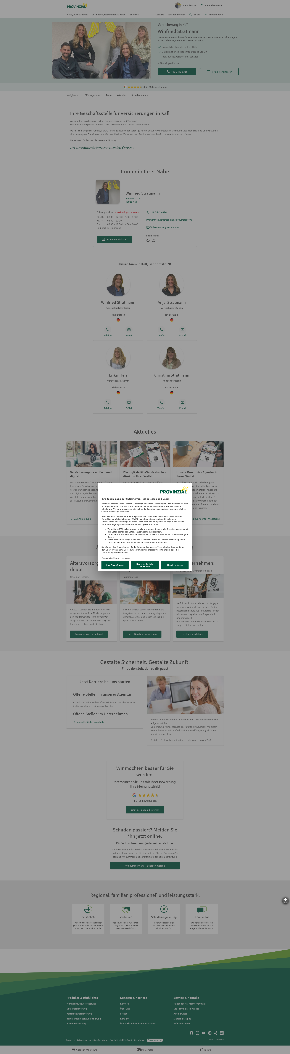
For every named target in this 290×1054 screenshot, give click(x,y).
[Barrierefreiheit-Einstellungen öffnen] (285, 900)
